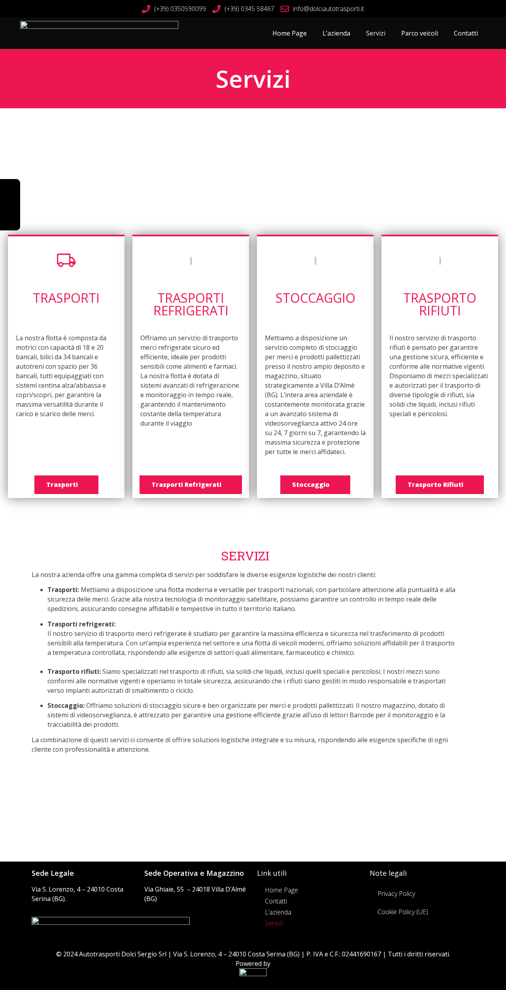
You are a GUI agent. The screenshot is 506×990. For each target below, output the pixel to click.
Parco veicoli (419, 33)
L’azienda (336, 33)
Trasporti (66, 297)
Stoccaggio (315, 297)
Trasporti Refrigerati (190, 304)
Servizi (375, 33)
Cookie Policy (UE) (403, 911)
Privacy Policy (396, 893)
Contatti (466, 33)
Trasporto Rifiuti (439, 304)
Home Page (289, 33)
